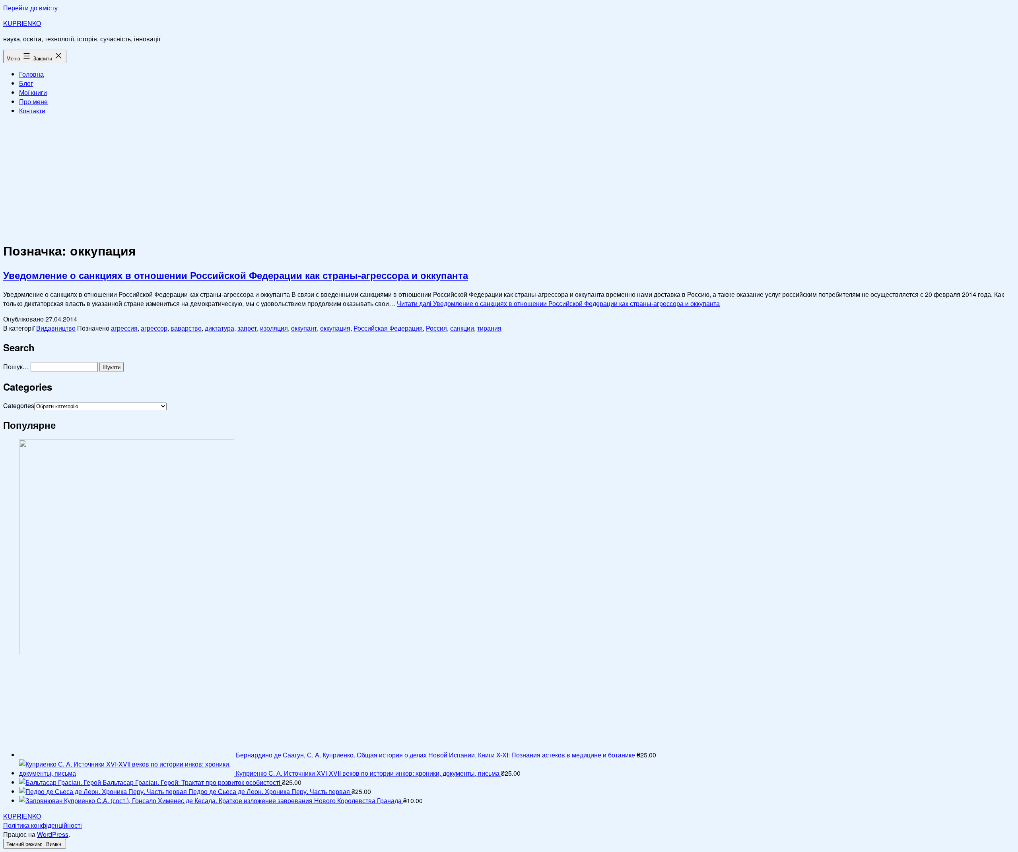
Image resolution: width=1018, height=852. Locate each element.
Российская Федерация (388, 328)
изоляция (274, 328)
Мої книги (33, 92)
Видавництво (56, 328)
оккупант (304, 328)
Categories (18, 405)
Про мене (33, 101)
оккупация (335, 328)
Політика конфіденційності (42, 825)
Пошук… (16, 366)
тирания (489, 328)
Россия (436, 328)
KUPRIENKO (22, 23)
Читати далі (558, 303)
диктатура (219, 328)
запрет (247, 328)
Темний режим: (25, 844)
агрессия (124, 328)
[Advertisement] (509, 177)
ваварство (186, 328)
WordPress (52, 834)
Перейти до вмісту (30, 7)
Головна (31, 74)
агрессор (154, 328)
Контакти (32, 110)
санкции (462, 328)
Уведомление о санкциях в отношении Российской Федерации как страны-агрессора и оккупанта (235, 275)
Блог (26, 83)
